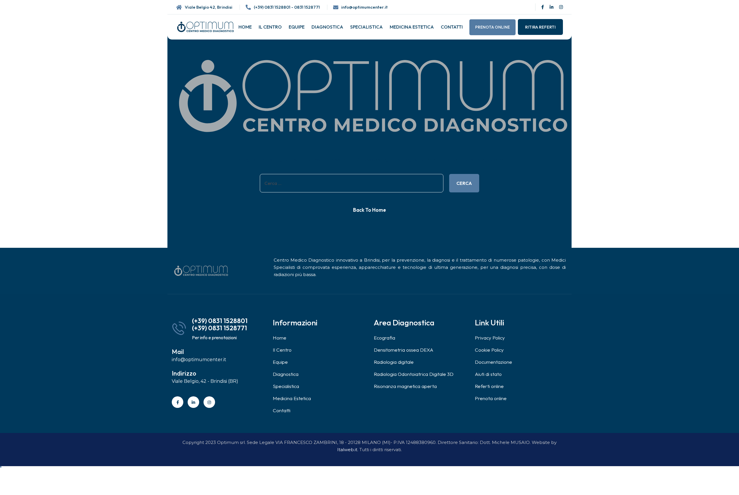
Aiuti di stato (488, 374)
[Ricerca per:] (351, 183)
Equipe (297, 27)
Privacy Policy (490, 338)
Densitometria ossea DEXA (403, 350)
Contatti (452, 27)
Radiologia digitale (394, 362)
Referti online (489, 386)
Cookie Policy (489, 350)
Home (245, 27)
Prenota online (492, 27)
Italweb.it (347, 449)
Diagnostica (327, 27)
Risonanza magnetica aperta (405, 386)
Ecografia (384, 338)
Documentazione (493, 362)
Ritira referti (540, 27)
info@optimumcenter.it (364, 7)
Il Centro (270, 27)
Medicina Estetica (412, 27)
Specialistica (366, 27)
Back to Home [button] (369, 210)
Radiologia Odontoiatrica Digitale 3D (414, 374)
